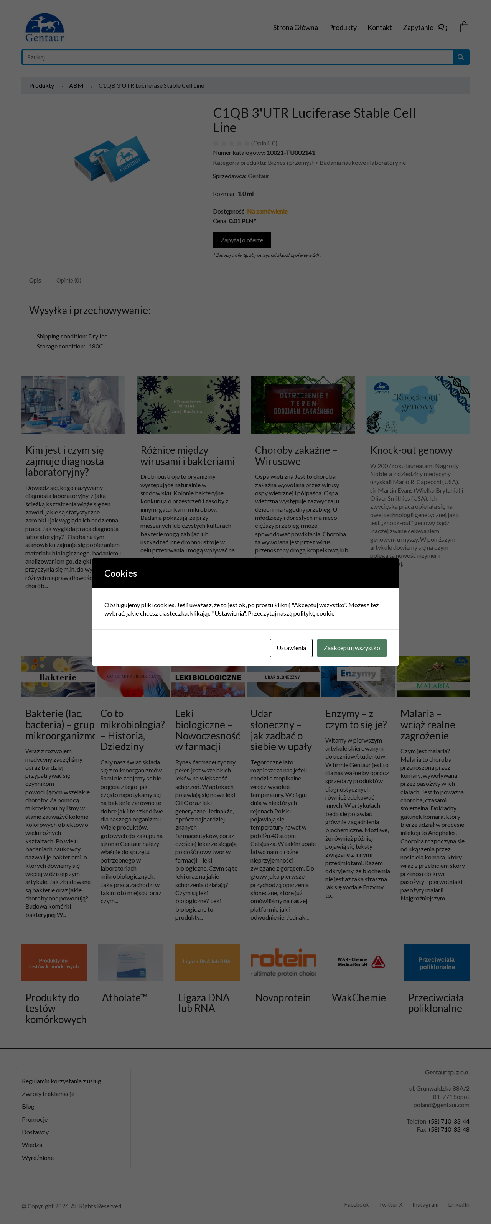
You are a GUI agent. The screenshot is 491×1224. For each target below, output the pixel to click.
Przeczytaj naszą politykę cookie (291, 613)
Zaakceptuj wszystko (352, 647)
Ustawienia (291, 647)
